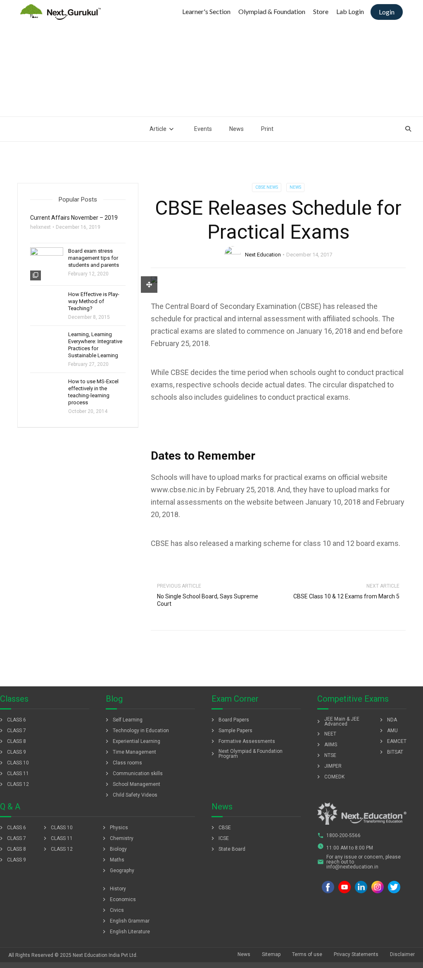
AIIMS (326, 744)
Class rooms (123, 762)
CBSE (220, 827)
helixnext (40, 227)
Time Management (130, 752)
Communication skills (133, 773)
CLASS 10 (57, 827)
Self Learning (123, 720)
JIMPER (328, 766)
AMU (388, 730)
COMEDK (330, 776)
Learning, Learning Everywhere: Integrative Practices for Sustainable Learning (95, 344)
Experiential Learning (132, 741)
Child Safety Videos (130, 795)
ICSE (219, 838)
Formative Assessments (242, 741)
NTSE (325, 755)
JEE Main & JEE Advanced (337, 721)
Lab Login (350, 11)
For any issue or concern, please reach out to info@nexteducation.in (359, 861)
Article (158, 129)
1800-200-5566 (339, 835)
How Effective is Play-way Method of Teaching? (93, 301)
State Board (227, 849)
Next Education (263, 254)
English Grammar (125, 921)
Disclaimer (402, 954)
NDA (387, 720)
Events (203, 129)
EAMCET (392, 741)
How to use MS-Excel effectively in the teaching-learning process (93, 392)
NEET (325, 734)
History (113, 888)
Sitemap (271, 954)
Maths (112, 859)
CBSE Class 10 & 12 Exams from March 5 (346, 596)
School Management (132, 784)
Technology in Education (136, 730)
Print (267, 129)
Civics (112, 910)
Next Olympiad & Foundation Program (246, 754)
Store (320, 11)
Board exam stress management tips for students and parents (93, 258)
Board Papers (229, 720)
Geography (117, 870)
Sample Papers (230, 730)
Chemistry (117, 838)
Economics (118, 899)
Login (386, 12)
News (236, 129)
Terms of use (307, 954)
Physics (114, 827)
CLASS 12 (57, 849)
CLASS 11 (57, 838)
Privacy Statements (356, 954)
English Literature (125, 931)
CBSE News (266, 187)
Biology (114, 849)
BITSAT (390, 752)
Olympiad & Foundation (271, 11)
